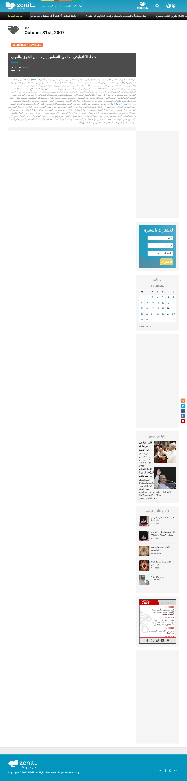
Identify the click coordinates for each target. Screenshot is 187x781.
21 (173, 308)
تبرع (80, 6)
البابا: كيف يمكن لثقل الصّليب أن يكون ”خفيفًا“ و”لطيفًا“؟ (163, 533)
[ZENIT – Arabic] (23, 6)
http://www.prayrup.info (121, 104)
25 (157, 314)
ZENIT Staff (16, 70)
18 (157, 308)
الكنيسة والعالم (66, 6)
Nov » (148, 326)
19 (163, 308)
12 (163, 303)
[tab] (149, 602)
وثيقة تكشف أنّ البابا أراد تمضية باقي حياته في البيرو (35, 15)
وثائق (75, 6)
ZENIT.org (36, 79)
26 (163, 314)
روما (56, 6)
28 (173, 314)
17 (152, 308)
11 (157, 303)
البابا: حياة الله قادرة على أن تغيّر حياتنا (162, 519)
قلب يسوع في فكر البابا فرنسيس (161, 563)
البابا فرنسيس (47, 6)
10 (152, 303)
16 (147, 308)
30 (147, 319)
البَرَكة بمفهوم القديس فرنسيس (160, 548)
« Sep (141, 326)
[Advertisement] (157, 174)
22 (142, 314)
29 (142, 319)
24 (152, 314)
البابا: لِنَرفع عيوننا (158, 576)
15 (142, 308)
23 (147, 314)
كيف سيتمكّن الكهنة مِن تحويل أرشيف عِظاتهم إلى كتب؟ (103, 15)
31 (152, 319)
